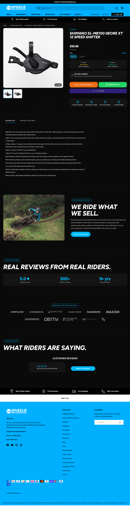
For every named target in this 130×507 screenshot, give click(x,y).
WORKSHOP (95, 14)
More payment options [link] (98, 96)
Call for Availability (84, 85)
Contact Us (66, 434)
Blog (63, 442)
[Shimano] (32, 318)
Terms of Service (68, 462)
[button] (122, 8)
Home (5, 25)
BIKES (8, 14)
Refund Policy (67, 450)
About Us (65, 438)
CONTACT (105, 14)
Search (64, 474)
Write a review (83, 368)
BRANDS (78, 14)
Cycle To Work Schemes (70, 418)
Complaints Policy (68, 466)
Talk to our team (81, 234)
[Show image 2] (17, 93)
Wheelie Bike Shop (15, 493)
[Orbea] (36, 311)
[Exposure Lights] (70, 318)
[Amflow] (17, 311)
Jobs (64, 446)
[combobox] (70, 8)
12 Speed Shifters (16, 25)
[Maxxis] (113, 311)
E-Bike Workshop (68, 414)
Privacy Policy (67, 458)
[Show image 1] (7, 93)
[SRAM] (94, 311)
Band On (73, 56)
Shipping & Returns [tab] (27, 120)
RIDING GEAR (49, 14)
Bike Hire (65, 422)
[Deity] (51, 318)
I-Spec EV (82, 56)
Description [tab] (10, 120)
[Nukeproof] (74, 311)
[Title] (103, 318)
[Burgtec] (55, 311)
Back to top (65, 398)
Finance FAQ (66, 454)
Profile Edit (66, 470)
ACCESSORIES (64, 14)
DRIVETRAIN (35, 14)
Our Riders (66, 430)
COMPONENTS (21, 14)
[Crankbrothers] (89, 318)
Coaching (65, 426)
